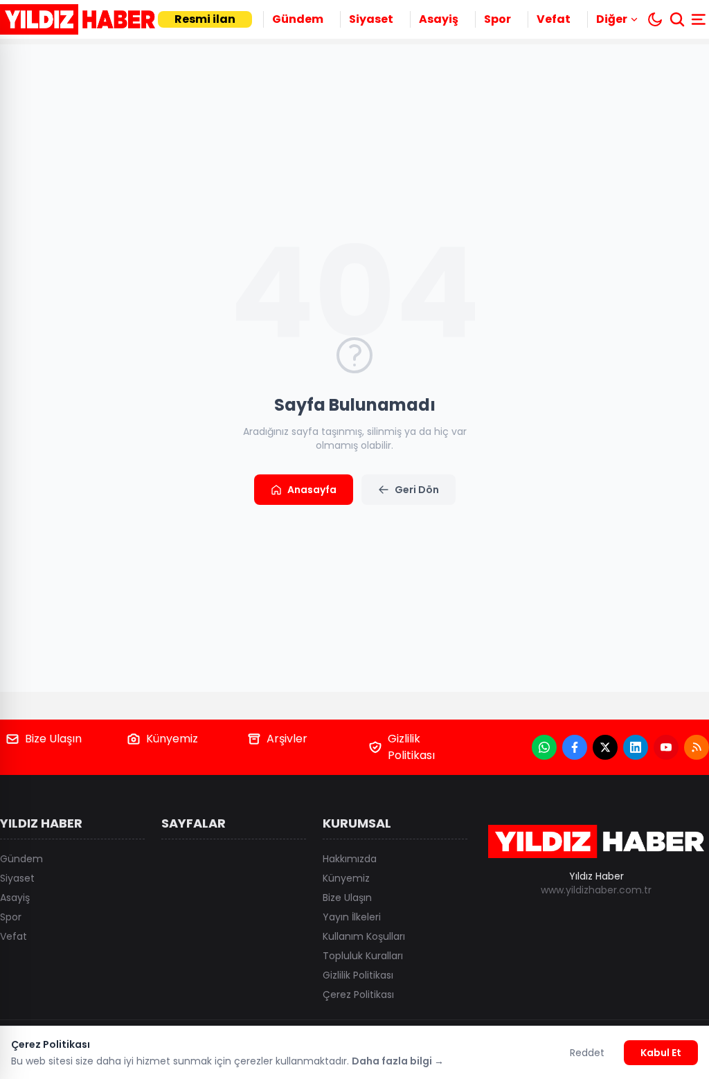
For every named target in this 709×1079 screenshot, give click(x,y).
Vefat (554, 19)
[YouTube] (666, 747)
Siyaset (371, 19)
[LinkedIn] (635, 747)
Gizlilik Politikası (411, 747)
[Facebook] (574, 747)
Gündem (297, 19)
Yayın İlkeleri (352, 917)
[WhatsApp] (544, 747)
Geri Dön (417, 490)
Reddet (587, 1053)
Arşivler (287, 739)
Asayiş (438, 19)
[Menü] (700, 19)
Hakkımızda (350, 859)
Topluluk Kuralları (363, 956)
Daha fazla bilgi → (398, 1061)
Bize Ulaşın (53, 739)
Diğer (611, 19)
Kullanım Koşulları (364, 936)
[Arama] (677, 19)
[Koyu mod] (655, 19)
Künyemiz (172, 739)
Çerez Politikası (358, 994)
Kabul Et (660, 1053)
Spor (497, 19)
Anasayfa (311, 490)
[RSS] (696, 747)
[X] (605, 747)
